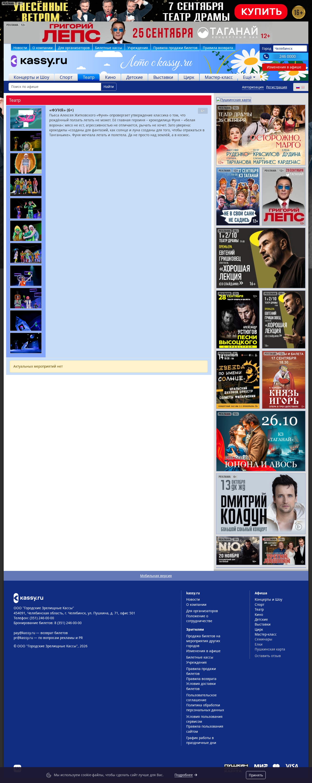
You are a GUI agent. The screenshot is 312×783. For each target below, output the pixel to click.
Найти (109, 86)
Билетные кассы (108, 47)
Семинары (263, 639)
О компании (42, 47)
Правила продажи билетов (175, 47)
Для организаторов (74, 47)
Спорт (66, 77)
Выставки (163, 77)
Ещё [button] (247, 77)
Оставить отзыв (268, 655)
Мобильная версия (156, 575)
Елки (259, 644)
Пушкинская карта (270, 649)
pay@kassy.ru (24, 632)
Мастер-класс (219, 77)
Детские (134, 77)
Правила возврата (218, 47)
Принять (256, 775)
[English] (303, 87)
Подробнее (184, 775)
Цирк (189, 77)
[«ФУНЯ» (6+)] (26, 118)
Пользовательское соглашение (201, 697)
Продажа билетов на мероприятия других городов (203, 641)
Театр (89, 77)
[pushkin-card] (233, 99)
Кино (110, 77)
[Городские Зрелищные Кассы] (37, 62)
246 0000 (287, 56)
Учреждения (137, 47)
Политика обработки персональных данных (205, 707)
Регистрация (276, 87)
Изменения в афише (284, 67)
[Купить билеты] (28, 597)
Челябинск (283, 48)
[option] (156, 32)
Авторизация (253, 87)
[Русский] (298, 87)
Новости (20, 47)
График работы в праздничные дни (201, 740)
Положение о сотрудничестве (199, 618)
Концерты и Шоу (31, 77)
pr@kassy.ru (23, 637)
